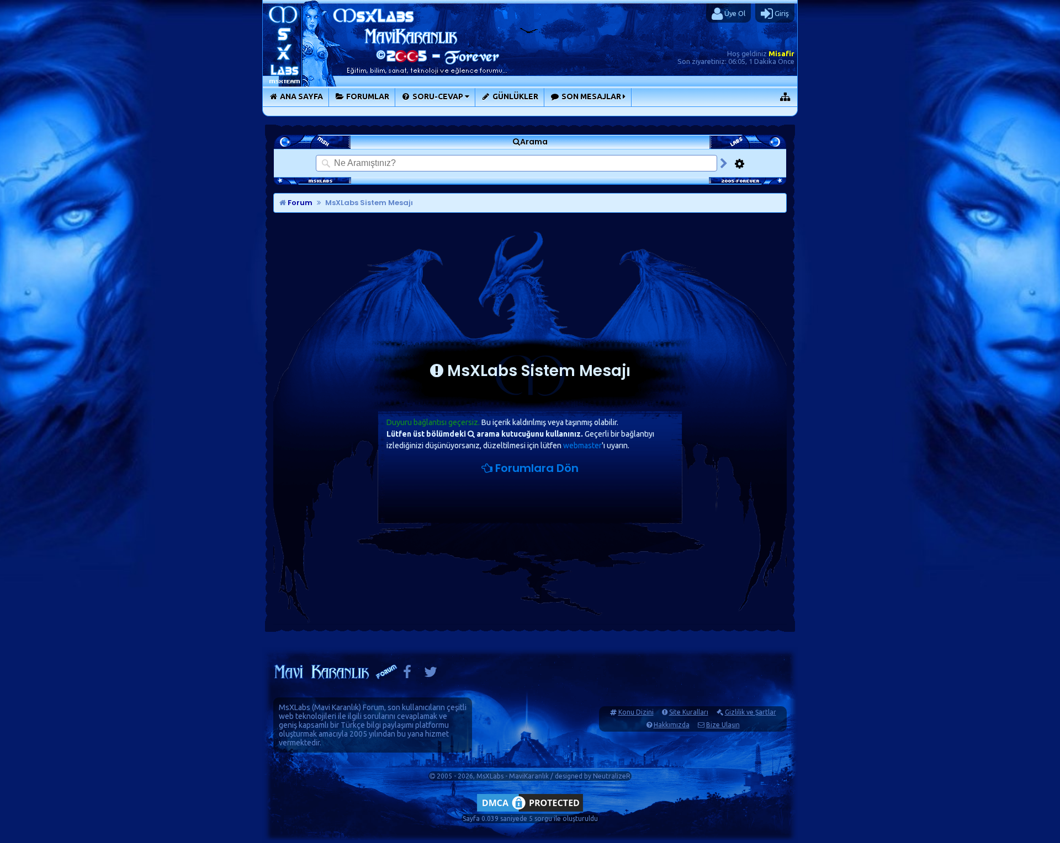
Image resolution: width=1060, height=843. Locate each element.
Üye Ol (734, 13)
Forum (299, 202)
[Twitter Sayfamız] (430, 674)
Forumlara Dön (535, 468)
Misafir (781, 53)
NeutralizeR (611, 776)
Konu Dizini (636, 712)
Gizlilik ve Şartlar (750, 712)
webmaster (582, 445)
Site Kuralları (688, 712)
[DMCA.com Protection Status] (530, 811)
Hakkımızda (672, 724)
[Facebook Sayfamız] (407, 674)
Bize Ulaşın (723, 724)
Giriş (781, 13)
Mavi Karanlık (336, 707)
